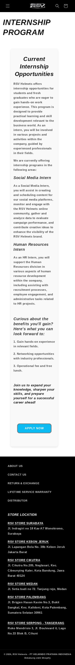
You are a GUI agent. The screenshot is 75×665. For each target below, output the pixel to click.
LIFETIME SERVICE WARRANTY (30, 491)
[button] (7, 6)
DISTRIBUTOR (18, 500)
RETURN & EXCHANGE (23, 483)
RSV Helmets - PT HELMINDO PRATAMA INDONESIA (42, 654)
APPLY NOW (34, 428)
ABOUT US (15, 466)
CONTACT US (17, 474)
